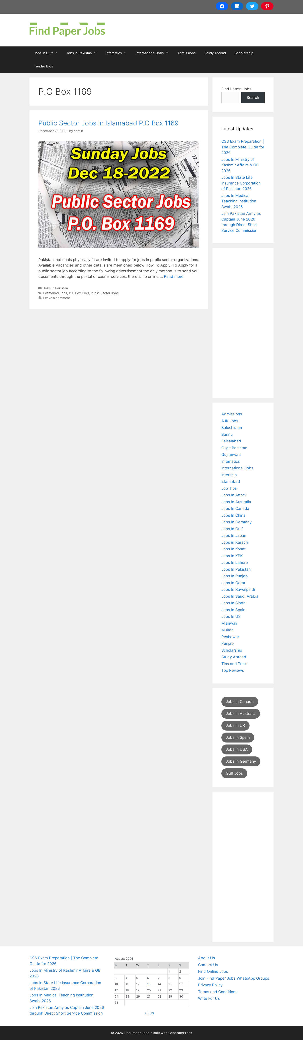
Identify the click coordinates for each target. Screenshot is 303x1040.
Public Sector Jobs (105, 293)
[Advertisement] (243, 323)
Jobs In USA (237, 749)
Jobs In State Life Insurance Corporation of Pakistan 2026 (241, 183)
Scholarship (244, 53)
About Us (206, 958)
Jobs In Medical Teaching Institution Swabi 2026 (238, 201)
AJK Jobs (229, 421)
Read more (173, 276)
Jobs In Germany (236, 522)
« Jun (149, 1013)
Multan (227, 630)
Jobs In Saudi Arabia (239, 596)
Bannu (227, 434)
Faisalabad (231, 441)
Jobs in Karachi (235, 542)
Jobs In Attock (234, 495)
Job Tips (229, 488)
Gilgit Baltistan (234, 448)
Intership (229, 475)
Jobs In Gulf (43, 53)
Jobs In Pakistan (79, 53)
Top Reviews (232, 670)
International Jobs (150, 53)
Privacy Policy (210, 985)
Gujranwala (231, 454)
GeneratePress (180, 1033)
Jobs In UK (235, 725)
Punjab (227, 643)
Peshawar (230, 637)
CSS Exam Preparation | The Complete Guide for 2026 (242, 147)
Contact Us (208, 965)
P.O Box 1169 (79, 293)
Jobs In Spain (233, 610)
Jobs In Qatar (233, 583)
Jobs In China (233, 515)
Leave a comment (56, 298)
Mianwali (229, 623)
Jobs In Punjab (234, 576)
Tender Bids (43, 66)
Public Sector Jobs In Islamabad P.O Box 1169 (108, 123)
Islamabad (230, 481)
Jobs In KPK (232, 556)
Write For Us (209, 998)
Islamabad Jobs (55, 293)
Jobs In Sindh (233, 603)
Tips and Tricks (234, 664)
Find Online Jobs (213, 971)
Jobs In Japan (233, 535)
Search (253, 97)
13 (148, 984)
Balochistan (231, 427)
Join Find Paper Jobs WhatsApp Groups (233, 978)
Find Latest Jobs (236, 89)
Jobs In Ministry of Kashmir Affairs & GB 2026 (240, 165)
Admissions (186, 53)
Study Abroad (215, 53)
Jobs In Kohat (233, 549)
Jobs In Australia (236, 502)
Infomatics (114, 53)
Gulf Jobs (234, 773)
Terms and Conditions (217, 992)
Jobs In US (231, 616)
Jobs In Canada (235, 508)
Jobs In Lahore (234, 562)
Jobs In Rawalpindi (238, 589)
